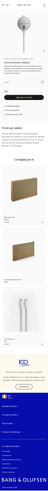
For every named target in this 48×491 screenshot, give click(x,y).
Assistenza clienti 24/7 (14, 114)
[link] (24, 97)
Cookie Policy (6, 464)
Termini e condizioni (8, 472)
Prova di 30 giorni (12, 110)
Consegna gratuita (13, 106)
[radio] (42, 82)
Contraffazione (6, 455)
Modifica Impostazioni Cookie (11, 459)
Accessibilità (6, 451)
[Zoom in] (24, 30)
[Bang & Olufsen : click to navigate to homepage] (24, 5)
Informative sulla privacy (9, 468)
